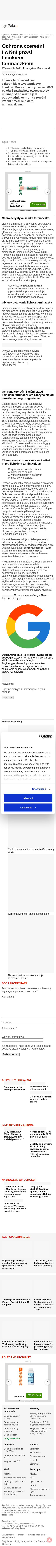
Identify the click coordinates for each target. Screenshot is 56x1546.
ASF (32, 1477)
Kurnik (33, 1485)
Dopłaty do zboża (12, 1487)
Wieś (6, 1469)
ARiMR (7, 1474)
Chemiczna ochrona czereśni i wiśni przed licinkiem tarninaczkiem (30, 162)
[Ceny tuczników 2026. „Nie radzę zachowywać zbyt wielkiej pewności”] (13, 1128)
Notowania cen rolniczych (12, 1409)
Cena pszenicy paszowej (11, 1429)
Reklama (42, 1541)
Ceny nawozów (12, 1438)
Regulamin (7, 1541)
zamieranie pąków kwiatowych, (19, 669)
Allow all (28, 798)
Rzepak (33, 1460)
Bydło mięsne (36, 1481)
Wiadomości (8, 1535)
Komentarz (8, 996)
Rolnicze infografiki (36, 1535)
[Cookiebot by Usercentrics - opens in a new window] (39, 736)
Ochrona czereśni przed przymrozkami (14, 1088)
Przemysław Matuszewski (37, 68)
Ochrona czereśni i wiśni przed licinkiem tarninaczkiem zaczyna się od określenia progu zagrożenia (29, 156)
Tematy (20, 1535)
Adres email (9, 1028)
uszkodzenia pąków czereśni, (27, 666)
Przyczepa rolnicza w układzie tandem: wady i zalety (40, 1431)
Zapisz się (7, 697)
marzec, (6, 666)
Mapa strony (8, 1537)
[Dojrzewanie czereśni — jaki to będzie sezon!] (41, 1093)
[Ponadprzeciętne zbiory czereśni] (37, 1082)
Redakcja (7, 1544)
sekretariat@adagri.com (14, 1528)
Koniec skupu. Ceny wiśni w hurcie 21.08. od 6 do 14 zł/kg (41, 1134)
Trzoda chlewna (37, 1495)
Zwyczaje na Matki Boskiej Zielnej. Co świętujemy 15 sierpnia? (16, 1302)
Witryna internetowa (13, 1037)
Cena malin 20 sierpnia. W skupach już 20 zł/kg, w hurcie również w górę (15, 1207)
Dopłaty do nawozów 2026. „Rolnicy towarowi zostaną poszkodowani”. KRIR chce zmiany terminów (41, 1150)
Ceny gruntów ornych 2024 (14, 1456)
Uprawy (34, 1444)
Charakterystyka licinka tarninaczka (28, 148)
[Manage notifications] (49, 1539)
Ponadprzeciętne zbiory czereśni (39, 1087)
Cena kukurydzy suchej (12, 1417)
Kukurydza (35, 1452)
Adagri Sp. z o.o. (44, 1505)
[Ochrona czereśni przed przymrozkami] (15, 1083)
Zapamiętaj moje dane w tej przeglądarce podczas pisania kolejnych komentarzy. (26, 1047)
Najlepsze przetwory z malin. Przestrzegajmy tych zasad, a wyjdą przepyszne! (14, 1264)
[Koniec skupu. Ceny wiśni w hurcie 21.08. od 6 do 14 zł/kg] (38, 1128)
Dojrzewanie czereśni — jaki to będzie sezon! (41, 1099)
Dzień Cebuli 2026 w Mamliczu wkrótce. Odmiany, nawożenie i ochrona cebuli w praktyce (15, 1191)
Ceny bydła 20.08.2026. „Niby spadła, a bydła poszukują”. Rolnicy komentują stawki (40, 1191)
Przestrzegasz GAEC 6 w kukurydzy (14, 1492)
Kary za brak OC (12, 1461)
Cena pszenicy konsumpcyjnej (11, 1423)
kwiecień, (40, 663)
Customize (26, 807)
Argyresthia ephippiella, (21, 663)
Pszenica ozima (37, 1456)
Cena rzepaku (11, 1434)
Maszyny (34, 1408)
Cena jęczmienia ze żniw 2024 (13, 1449)
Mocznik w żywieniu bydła (39, 1490)
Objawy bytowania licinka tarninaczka (29, 150)
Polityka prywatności (25, 1541)
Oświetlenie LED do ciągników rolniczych (40, 1423)
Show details (39, 788)
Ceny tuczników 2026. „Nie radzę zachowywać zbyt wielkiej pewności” (14, 1135)
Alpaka (33, 1474)
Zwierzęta (35, 1469)
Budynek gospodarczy (15, 1477)
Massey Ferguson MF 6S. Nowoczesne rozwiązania (40, 1416)
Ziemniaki (34, 1464)
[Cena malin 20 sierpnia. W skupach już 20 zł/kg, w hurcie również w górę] (13, 1199)
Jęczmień (34, 1448)
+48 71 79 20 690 (14, 1526)
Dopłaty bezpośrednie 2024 (14, 1482)
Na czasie (9, 1444)
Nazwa (6, 1022)
